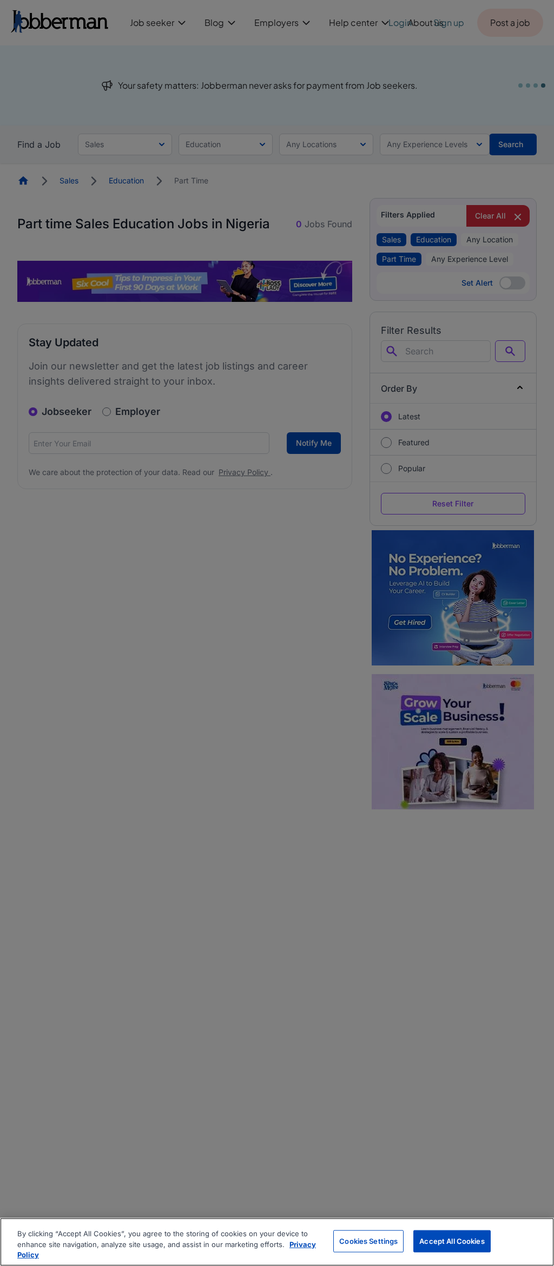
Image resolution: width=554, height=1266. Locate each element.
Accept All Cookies (451, 1240)
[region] (277, 1242)
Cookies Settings (368, 1240)
